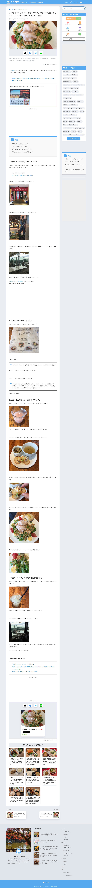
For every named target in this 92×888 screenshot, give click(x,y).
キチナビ (66, 855)
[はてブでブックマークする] (35, 53)
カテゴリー (66, 839)
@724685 (66, 850)
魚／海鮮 (72, 121)
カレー (73, 78)
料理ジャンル (67, 24)
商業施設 (79, 24)
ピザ (74, 94)
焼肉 (82, 111)
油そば (81, 108)
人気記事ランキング (73, 138)
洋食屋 (75, 81)
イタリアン (66, 94)
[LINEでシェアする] (41, 53)
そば (80, 131)
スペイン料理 (67, 98)
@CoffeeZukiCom (68, 847)
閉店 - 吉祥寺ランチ (52, 64)
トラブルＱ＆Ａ (67, 872)
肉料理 (73, 114)
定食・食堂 (66, 71)
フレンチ (75, 91)
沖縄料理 (66, 108)
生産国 (65, 861)
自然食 (74, 74)
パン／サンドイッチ (78, 84)
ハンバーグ (76, 118)
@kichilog (66, 845)
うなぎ (79, 121)
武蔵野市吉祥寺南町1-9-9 (16, 281)
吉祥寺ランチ (13, 70)
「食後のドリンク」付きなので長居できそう (22, 152)
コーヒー (76, 2)
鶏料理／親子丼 (79, 128)
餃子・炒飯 (66, 111)
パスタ (80, 94)
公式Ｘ (71, 2)
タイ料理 (66, 78)
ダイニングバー (79, 134)
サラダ (65, 88)
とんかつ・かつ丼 (68, 128)
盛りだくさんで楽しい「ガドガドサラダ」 (22, 149)
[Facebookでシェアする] (30, 53)
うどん (73, 131)
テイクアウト (74, 88)
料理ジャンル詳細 (69, 68)
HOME (47, 882)
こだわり (68, 35)
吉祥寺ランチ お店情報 (71, 14)
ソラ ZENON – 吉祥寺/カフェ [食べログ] (22, 175)
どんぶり (66, 131)
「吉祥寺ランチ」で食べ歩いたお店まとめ (23, 664)
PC (84, 2)
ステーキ (66, 114)
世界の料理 (66, 91)
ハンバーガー (67, 118)
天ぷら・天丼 (73, 124)
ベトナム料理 (67, 81)
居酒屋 (74, 71)
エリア (68, 30)
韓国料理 (75, 111)
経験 (81, 2)
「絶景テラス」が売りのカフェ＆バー (21, 143)
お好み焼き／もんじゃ (69, 101)
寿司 (65, 124)
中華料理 (66, 104)
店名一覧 (79, 30)
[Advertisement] (33, 122)
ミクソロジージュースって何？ (19, 146)
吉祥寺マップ (70, 18)
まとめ (80, 35)
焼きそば (80, 101)
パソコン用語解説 (68, 875)
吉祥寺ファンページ (69, 853)
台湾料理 (74, 104)
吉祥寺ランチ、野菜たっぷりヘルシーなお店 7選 (24, 671)
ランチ (66, 2)
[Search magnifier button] (84, 8)
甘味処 (70, 134)
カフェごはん (67, 84)
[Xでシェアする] (25, 53)
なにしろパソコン (22, 860)
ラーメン (74, 108)
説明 (79, 18)
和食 (65, 121)
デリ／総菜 (66, 74)
